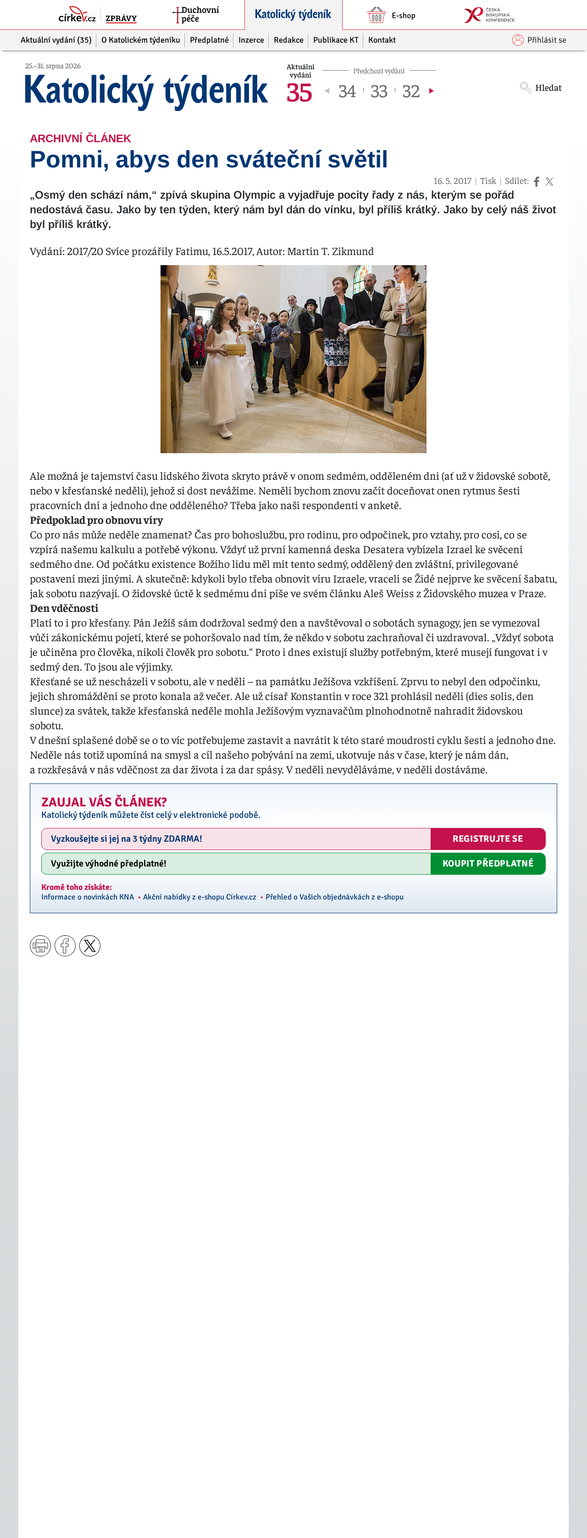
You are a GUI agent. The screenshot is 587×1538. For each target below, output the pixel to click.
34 (347, 89)
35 (299, 89)
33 (379, 89)
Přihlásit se (546, 40)
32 (411, 89)
